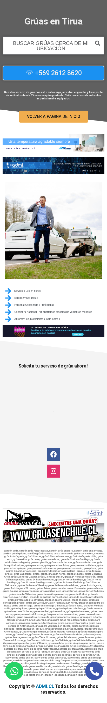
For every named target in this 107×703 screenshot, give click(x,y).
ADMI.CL (45, 686)
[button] (53, 45)
